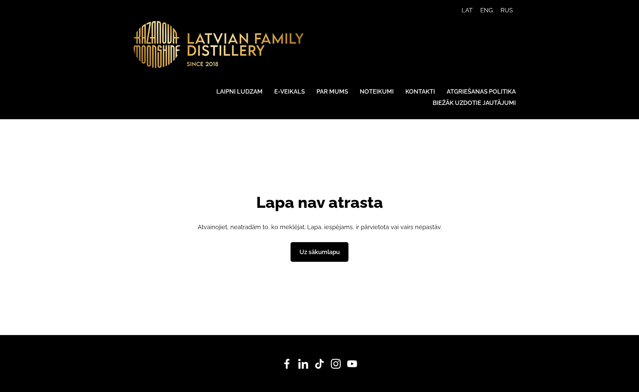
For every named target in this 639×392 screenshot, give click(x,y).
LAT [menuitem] (467, 10)
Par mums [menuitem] (332, 91)
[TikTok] (319, 363)
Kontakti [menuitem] (420, 91)
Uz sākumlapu (320, 251)
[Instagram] (335, 363)
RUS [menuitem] (507, 10)
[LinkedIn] (303, 363)
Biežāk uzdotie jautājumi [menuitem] (474, 102)
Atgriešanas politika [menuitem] (481, 91)
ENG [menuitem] (486, 10)
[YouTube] (352, 363)
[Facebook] (287, 363)
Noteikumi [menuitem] (377, 91)
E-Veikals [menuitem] (289, 91)
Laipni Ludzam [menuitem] (239, 91)
